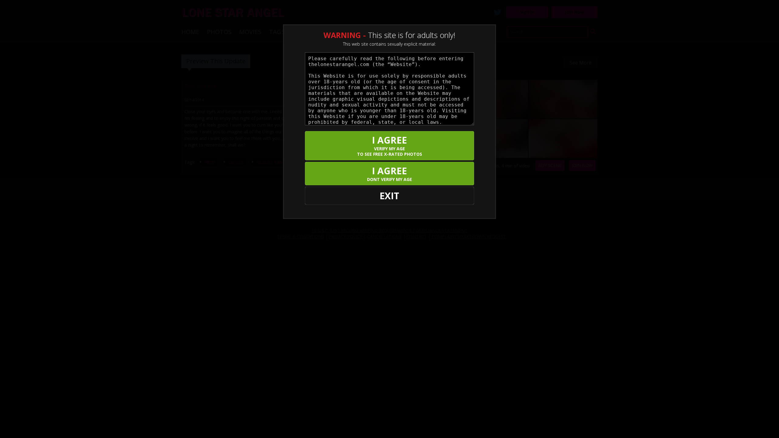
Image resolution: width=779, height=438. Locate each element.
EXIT (389, 195)
